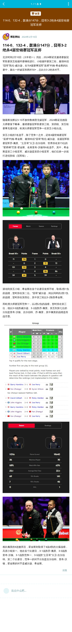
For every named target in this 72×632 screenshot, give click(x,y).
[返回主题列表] (3, 4)
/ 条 (35, 4)
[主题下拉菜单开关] (68, 4)
